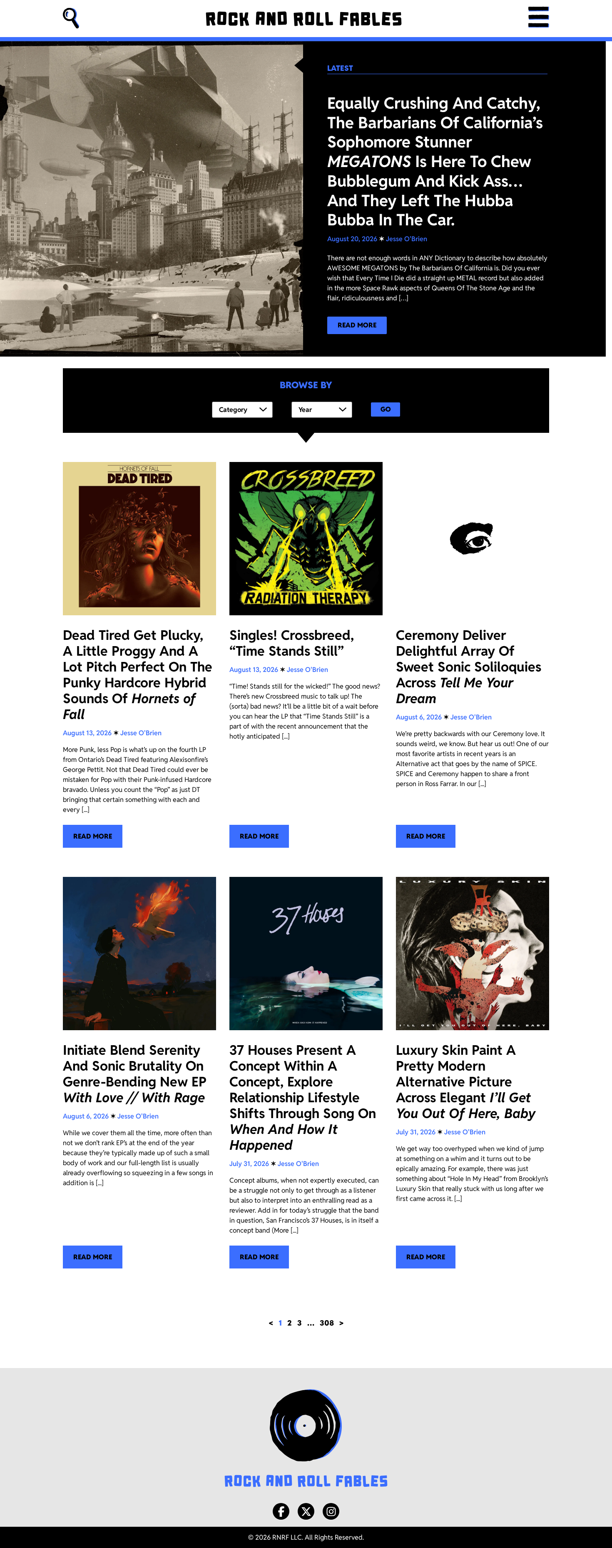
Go (386, 409)
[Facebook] (281, 1511)
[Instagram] (331, 1511)
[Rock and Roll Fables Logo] (306, 1439)
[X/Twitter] (306, 1511)
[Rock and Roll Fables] (304, 19)
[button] (71, 18)
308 (327, 1323)
